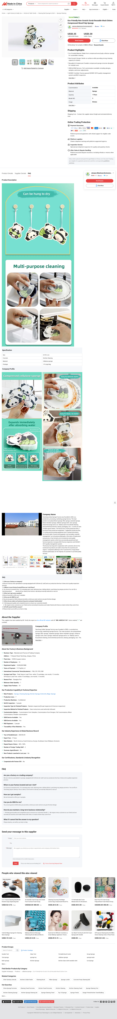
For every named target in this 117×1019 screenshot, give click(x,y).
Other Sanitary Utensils (9, 979)
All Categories (8, 9)
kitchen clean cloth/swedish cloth (67, 961)
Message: (9, 848)
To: (11, 843)
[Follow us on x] (104, 1001)
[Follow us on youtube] (109, 1001)
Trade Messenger (31, 1001)
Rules (114, 9)
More (3, 996)
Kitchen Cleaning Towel (75, 988)
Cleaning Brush (40, 979)
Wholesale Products (58, 1007)
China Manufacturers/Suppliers (44, 1007)
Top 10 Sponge (62, 992)
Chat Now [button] (105, 40)
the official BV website (44, 620)
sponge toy (33, 957)
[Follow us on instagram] (106, 1001)
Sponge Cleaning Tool (92, 988)
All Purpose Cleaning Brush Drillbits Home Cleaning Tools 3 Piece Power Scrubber (105, 935)
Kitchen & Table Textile (30, 13)
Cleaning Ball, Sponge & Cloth (46, 13)
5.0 (94, 175)
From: (10, 838)
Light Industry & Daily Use (14, 13)
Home (3, 13)
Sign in (113, 5)
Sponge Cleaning (61, 13)
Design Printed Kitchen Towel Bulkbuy (93, 992)
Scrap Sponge (91, 954)
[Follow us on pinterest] (112, 1001)
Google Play (17, 1001)
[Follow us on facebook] (101, 1001)
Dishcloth (43, 694)
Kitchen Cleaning (60, 988)
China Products (30, 1007)
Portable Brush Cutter (64, 954)
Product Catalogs (27, 950)
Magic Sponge (51, 694)
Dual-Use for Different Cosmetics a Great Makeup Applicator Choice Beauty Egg (58, 935)
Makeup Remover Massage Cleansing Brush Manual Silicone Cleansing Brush (34, 935)
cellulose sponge (63, 957)
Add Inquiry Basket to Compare (34, 68)
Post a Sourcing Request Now (52, 863)
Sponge (16, 694)
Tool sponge (5, 957)
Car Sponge (90, 961)
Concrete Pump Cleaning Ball (81, 979)
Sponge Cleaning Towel (47, 992)
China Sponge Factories (10, 988)
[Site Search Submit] (74, 4)
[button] (69, 3)
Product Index (89, 1007)
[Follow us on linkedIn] (114, 1001)
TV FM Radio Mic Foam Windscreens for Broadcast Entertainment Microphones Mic (80, 901)
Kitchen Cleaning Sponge (10, 992)
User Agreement (68, 1012)
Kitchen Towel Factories (45, 988)
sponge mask (90, 957)
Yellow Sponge (53, 979)
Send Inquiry (79, 40)
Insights (97, 1007)
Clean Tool (33, 954)
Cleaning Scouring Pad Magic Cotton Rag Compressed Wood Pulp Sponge (58, 901)
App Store (6, 1001)
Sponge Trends (74, 992)
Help (83, 9)
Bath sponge (5, 961)
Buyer (75, 9)
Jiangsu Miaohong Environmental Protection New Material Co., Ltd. (82, 26)
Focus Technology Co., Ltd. (45, 1012)
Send (15, 863)
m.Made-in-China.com (62, 1009)
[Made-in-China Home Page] (12, 4)
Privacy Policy (86, 1012)
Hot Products (21, 1007)
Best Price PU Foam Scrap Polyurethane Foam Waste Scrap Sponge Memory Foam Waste (104, 901)
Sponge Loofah (65, 979)
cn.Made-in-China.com (75, 1009)
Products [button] (31, 4)
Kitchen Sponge (35, 694)
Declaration (78, 1012)
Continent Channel (79, 1007)
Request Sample (99, 45)
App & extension (93, 9)
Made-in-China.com (50, 1009)
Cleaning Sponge (24, 694)
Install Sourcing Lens (47, 1001)
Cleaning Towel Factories (28, 988)
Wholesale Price (69, 1007)
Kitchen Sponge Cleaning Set (29, 992)
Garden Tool (5, 954)
